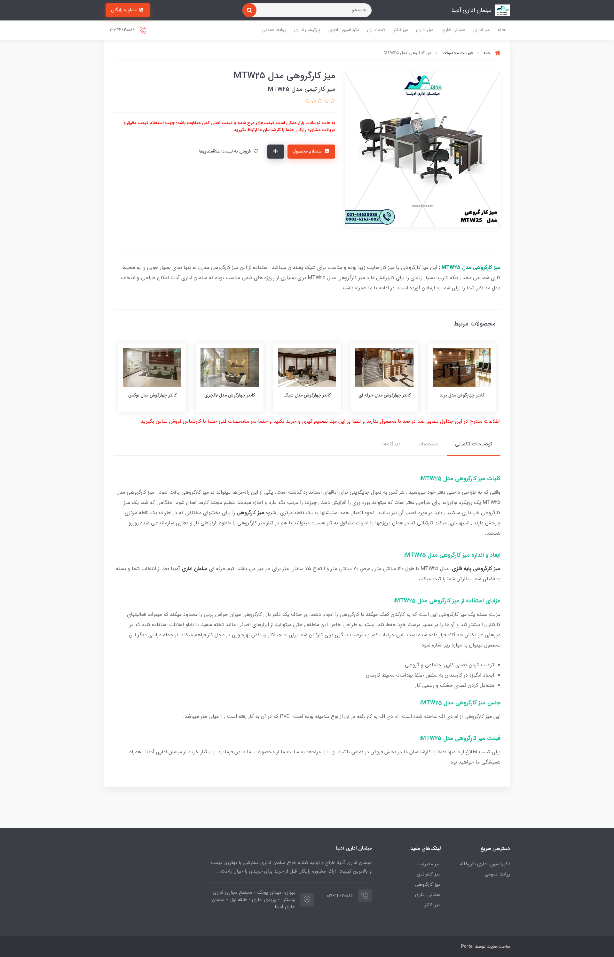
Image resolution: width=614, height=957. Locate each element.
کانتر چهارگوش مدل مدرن (147, 395)
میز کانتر (400, 30)
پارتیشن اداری (307, 30)
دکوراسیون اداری (343, 30)
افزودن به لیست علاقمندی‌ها (226, 151)
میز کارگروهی (428, 884)
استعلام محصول (308, 151)
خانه (502, 30)
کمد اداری (376, 30)
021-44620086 (122, 30)
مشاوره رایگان (124, 10)
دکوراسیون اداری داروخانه (485, 864)
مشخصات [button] (427, 444)
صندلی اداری (453, 30)
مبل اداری (424, 30)
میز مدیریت (429, 864)
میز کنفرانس (429, 874)
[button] (332, 101)
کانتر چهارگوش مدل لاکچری (302, 395)
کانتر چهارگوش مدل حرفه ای (457, 395)
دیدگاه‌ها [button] (391, 444)
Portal (467, 946)
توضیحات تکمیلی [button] (473, 444)
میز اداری (481, 30)
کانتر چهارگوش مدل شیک (380, 395)
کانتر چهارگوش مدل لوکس (225, 395)
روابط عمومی (274, 30)
